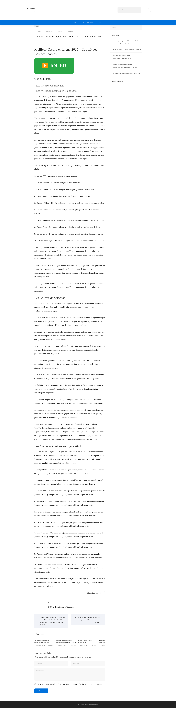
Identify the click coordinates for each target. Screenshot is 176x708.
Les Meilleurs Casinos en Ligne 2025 (56, 90)
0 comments (70, 31)
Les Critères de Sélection (50, 85)
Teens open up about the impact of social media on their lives (125, 42)
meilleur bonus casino (53, 564)
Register (150, 11)
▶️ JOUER (54, 65)
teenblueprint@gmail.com (33, 11)
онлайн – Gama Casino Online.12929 (85, 641)
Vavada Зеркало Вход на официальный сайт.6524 (42, 641)
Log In (150, 9)
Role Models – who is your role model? (127, 50)
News (37, 26)
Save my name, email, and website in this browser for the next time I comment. (69, 684)
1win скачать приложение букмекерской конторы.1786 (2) (66, 641)
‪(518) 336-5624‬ (31, 9)
